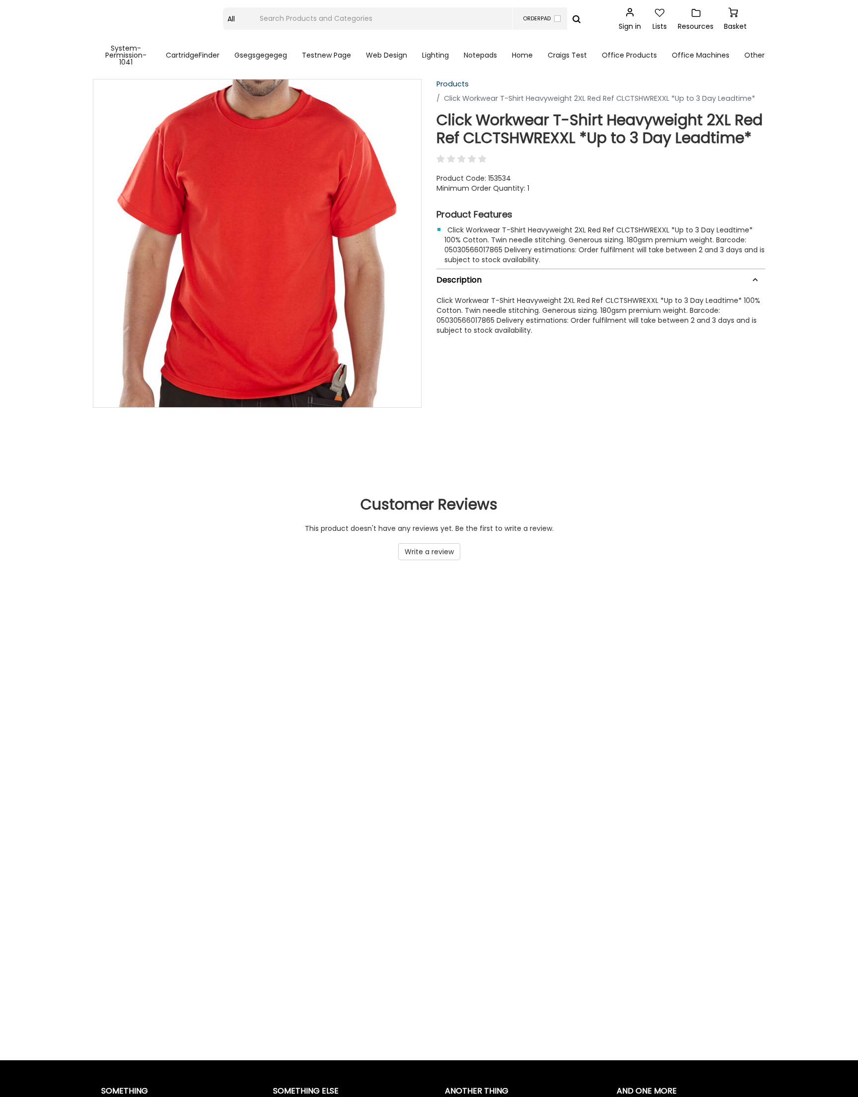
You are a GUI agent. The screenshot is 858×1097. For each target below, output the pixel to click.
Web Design (386, 55)
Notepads (480, 55)
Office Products (629, 55)
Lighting (435, 55)
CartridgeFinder (192, 55)
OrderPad (537, 18)
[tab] (600, 278)
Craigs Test (567, 55)
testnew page (326, 55)
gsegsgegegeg (260, 55)
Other (754, 55)
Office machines (700, 55)
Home (522, 55)
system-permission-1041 (125, 55)
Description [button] (459, 280)
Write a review (429, 552)
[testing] (158, 19)
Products (452, 84)
